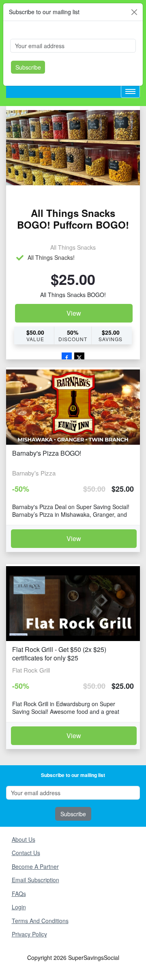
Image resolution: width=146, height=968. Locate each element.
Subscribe (28, 67)
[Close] (134, 12)
